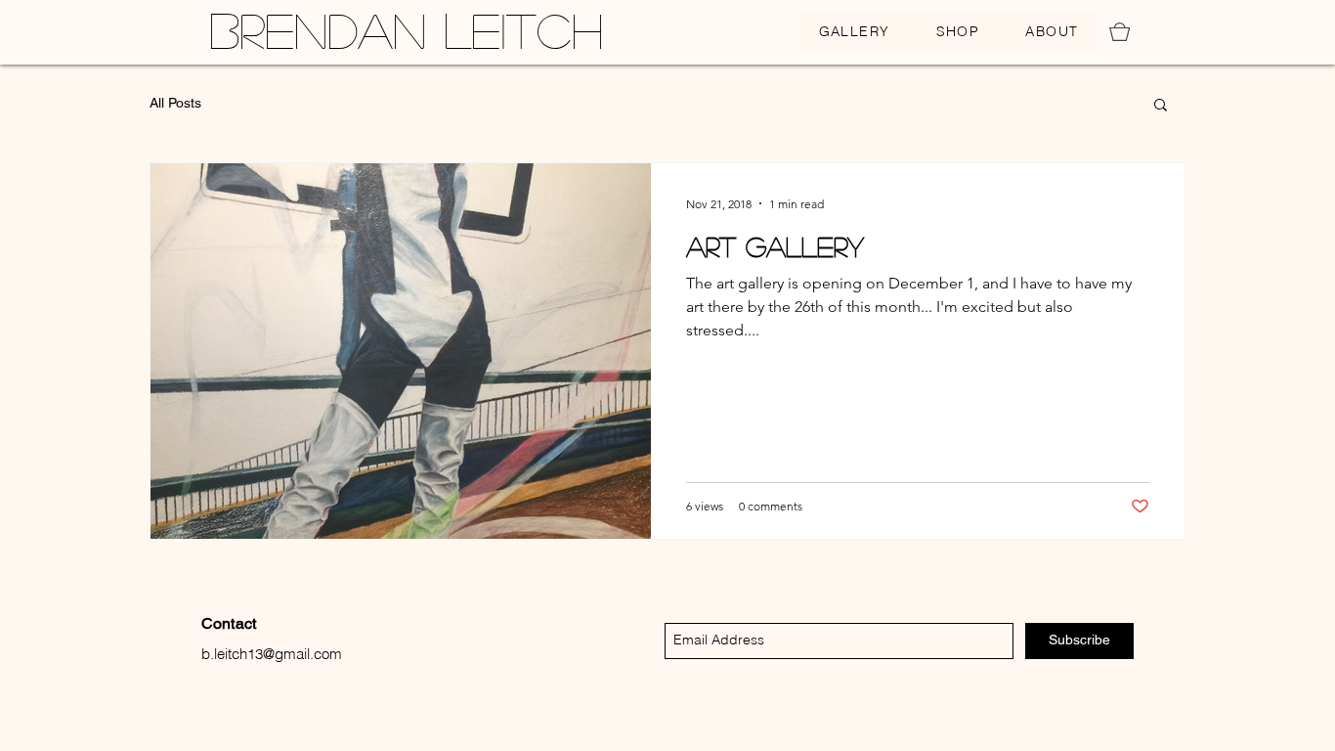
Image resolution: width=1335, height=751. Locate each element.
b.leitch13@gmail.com (271, 653)
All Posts (175, 102)
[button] (1131, 31)
